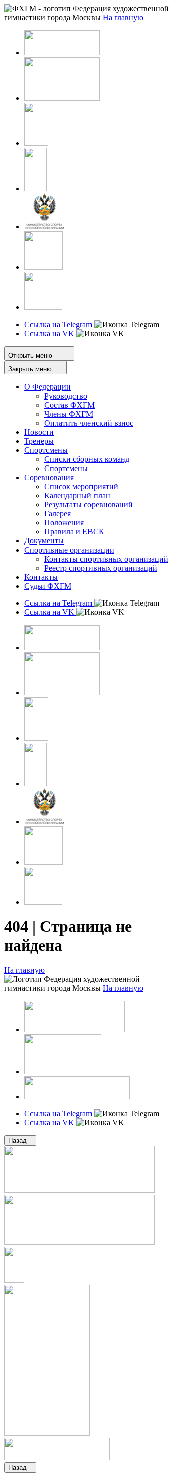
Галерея (57, 513)
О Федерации (47, 386)
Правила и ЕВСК (74, 531)
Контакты (41, 577)
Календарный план (77, 495)
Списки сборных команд (86, 459)
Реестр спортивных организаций (100, 568)
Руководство (65, 396)
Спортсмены (46, 450)
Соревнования (49, 477)
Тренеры (39, 441)
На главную (24, 970)
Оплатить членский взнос (88, 423)
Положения (64, 522)
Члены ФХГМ (68, 414)
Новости (39, 432)
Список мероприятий (81, 486)
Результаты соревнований (88, 504)
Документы (44, 540)
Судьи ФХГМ (47, 586)
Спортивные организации (69, 550)
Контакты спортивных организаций (106, 559)
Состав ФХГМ (69, 405)
